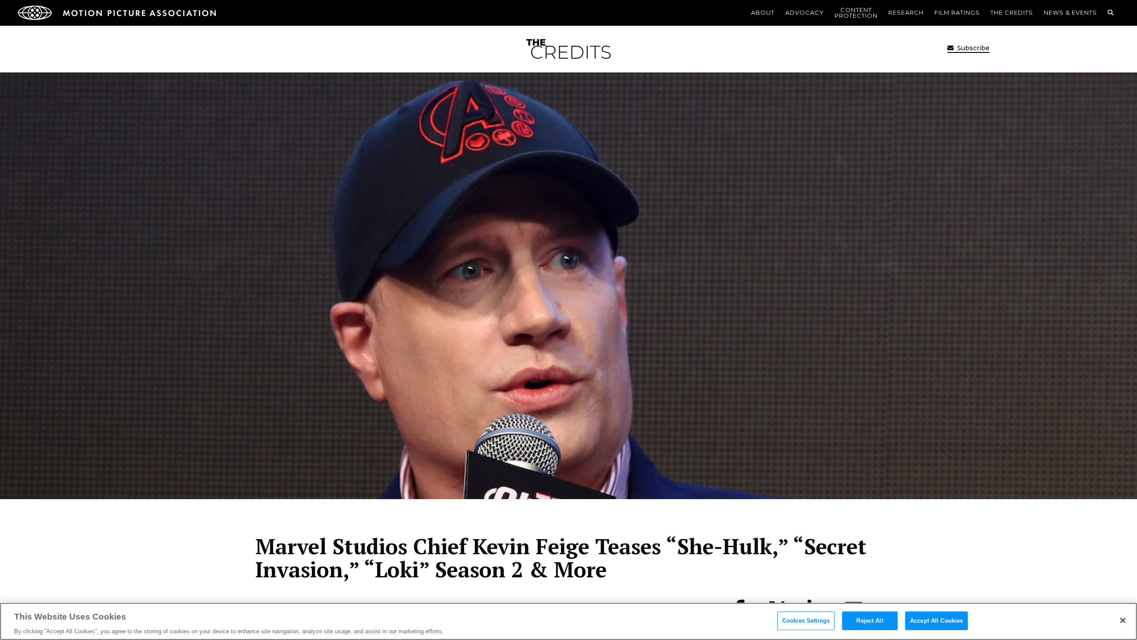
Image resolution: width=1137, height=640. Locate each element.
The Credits (1011, 12)
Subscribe (972, 48)
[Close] (1123, 620)
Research (906, 12)
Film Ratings (957, 12)
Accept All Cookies (936, 620)
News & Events (1070, 12)
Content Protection (856, 12)
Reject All (869, 620)
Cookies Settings (806, 620)
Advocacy (804, 12)
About (763, 12)
